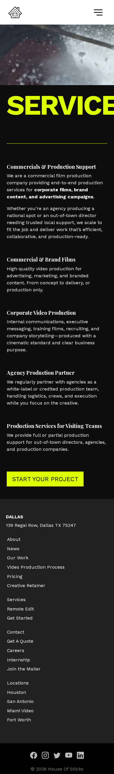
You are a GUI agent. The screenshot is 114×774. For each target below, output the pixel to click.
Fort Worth (19, 720)
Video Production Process (36, 567)
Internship (18, 660)
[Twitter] (57, 756)
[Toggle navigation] (98, 12)
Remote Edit (20, 609)
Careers (15, 650)
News (13, 548)
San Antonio (20, 701)
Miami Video (20, 710)
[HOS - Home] (15, 12)
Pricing (15, 576)
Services (16, 599)
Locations (18, 683)
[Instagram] (45, 756)
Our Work (17, 557)
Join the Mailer (24, 669)
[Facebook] (33, 756)
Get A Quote (20, 641)
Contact (15, 632)
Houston (16, 692)
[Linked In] (80, 756)
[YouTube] (68, 756)
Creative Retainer (26, 585)
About (13, 539)
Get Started (20, 618)
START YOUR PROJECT (45, 479)
